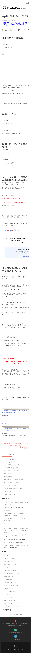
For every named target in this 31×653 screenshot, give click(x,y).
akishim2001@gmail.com (15, 632)
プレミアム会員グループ (12, 591)
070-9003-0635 (15, 639)
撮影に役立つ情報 (9, 576)
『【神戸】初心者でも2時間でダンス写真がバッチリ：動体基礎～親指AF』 (15, 429)
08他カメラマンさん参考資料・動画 (13, 479)
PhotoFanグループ (10, 588)
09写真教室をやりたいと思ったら (13, 482)
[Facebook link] (14, 646)
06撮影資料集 (7, 473)
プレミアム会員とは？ (10, 600)
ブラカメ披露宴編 (9, 539)
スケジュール (9, 567)
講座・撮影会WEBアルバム (12, 573)
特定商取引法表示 (10, 561)
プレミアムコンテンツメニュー (13, 606)
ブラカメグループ (10, 597)
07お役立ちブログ (9, 476)
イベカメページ (9, 594)
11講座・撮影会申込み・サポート (13, 488)
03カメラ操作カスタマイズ (11, 465)
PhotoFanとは (7, 556)
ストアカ (4, 406)
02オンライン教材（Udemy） (12, 462)
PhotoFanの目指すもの (11, 558)
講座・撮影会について (10, 564)
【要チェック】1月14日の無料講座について (16, 507)
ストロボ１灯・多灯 (9, 535)
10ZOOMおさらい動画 (10, 485)
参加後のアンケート (10, 570)
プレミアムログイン (9, 603)
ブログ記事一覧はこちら (15, 614)
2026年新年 (7, 510)
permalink (12, 437)
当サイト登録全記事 (20, 435)
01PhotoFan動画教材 (9, 459)
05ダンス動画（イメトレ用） (12, 470)
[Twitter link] (16, 646)
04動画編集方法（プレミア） (12, 468)
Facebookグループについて (11, 585)
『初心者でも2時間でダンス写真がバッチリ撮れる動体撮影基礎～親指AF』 (15, 411)
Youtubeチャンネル (10, 579)
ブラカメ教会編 (8, 542)
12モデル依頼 (7, 491)
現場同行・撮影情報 (10, 582)
